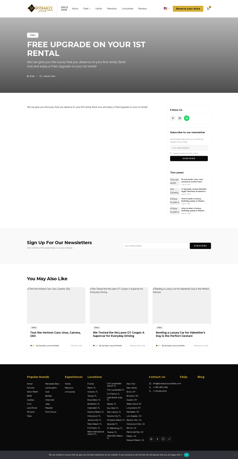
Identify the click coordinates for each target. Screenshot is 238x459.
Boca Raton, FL (94, 400)
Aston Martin (32, 392)
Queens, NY (132, 400)
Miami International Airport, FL (95, 433)
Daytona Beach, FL (95, 412)
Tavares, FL (112, 432)
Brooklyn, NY (132, 396)
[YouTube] (163, 439)
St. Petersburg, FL (115, 428)
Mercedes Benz (52, 384)
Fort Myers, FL (93, 428)
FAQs (183, 377)
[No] (234, 454)
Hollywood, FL (94, 416)
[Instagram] (179, 118)
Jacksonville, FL (94, 420)
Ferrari (30, 384)
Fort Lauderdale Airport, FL (114, 384)
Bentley (48, 396)
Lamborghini (51, 388)
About (75, 8)
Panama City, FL (114, 416)
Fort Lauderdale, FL (115, 390)
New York (131, 384)
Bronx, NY (131, 392)
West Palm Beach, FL (115, 437)
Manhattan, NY (133, 412)
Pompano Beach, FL (116, 420)
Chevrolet (49, 400)
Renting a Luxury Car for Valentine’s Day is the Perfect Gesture (180, 334)
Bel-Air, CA (131, 428)
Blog (201, 377)
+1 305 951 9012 (160, 391)
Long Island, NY (134, 408)
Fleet (85, 8)
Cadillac (30, 400)
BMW (29, 396)
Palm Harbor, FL (114, 412)
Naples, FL (111, 404)
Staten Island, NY (134, 404)
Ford (29, 404)
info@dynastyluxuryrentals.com (167, 383)
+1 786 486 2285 (160, 387)
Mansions (112, 8)
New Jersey (132, 388)
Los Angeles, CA (134, 416)
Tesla (29, 416)
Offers (32, 35)
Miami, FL (91, 388)
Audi (47, 392)
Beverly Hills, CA (134, 420)
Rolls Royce (50, 412)
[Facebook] (173, 118)
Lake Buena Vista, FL (114, 398)
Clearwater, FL (93, 408)
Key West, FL (113, 408)
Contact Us (157, 377)
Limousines (127, 8)
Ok (186, 455)
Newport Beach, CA (135, 440)
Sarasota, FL (112, 424)
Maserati (49, 408)
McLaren (31, 412)
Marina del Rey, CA (135, 432)
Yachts (98, 8)
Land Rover (32, 408)
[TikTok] (169, 439)
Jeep (47, 404)
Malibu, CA (131, 436)
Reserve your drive (188, 8)
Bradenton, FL (93, 404)
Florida (90, 384)
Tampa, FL (92, 396)
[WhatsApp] (186, 118)
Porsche (30, 388)
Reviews (142, 8)
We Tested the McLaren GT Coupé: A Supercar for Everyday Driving (118, 334)
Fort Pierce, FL (113, 394)
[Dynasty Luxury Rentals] (40, 9)
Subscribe (189, 158)
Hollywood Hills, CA (136, 424)
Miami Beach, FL (94, 424)
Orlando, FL (92, 392)
